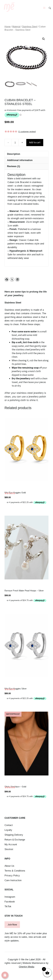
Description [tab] (13, 154)
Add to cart (34, 142)
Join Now (12, 924)
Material (16, 26)
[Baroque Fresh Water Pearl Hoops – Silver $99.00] (26, 547)
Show (4, 975)
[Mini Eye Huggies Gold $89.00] (26, 449)
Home (8, 26)
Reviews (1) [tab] (13, 166)
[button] (43, 38)
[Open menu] (44, 8)
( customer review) (27, 131)
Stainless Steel (29, 26)
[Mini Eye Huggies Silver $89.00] (26, 645)
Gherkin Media (26, 966)
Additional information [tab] (20, 160)
